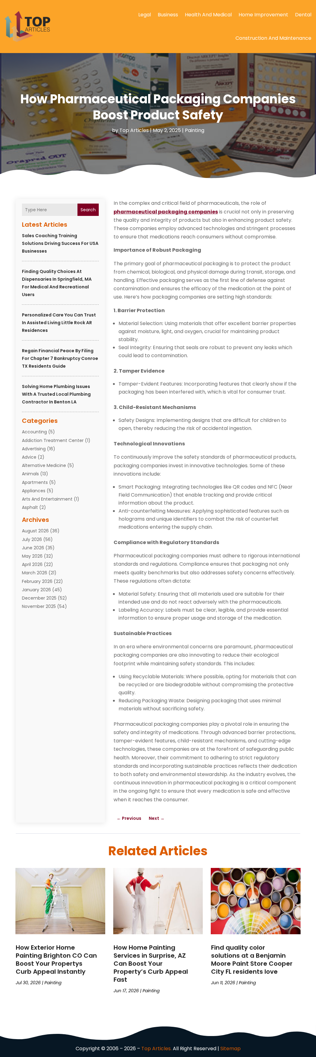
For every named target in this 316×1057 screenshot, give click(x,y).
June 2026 (33, 548)
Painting (194, 130)
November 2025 (39, 606)
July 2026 (32, 539)
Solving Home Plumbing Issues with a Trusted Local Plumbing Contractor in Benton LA (56, 394)
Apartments (35, 482)
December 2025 (39, 598)
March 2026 (34, 573)
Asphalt (30, 507)
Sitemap (230, 1048)
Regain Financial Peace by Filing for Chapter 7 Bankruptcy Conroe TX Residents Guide (60, 358)
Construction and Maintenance (273, 38)
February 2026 (37, 581)
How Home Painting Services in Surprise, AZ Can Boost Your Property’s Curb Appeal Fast (151, 963)
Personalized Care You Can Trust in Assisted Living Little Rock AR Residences (59, 322)
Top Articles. (156, 1048)
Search (88, 210)
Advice (29, 457)
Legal (144, 14)
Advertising (34, 449)
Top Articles (134, 130)
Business (168, 14)
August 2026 (35, 531)
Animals (30, 474)
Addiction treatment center (53, 440)
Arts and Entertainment (47, 499)
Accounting (34, 432)
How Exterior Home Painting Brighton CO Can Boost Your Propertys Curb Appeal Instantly (56, 959)
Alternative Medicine (44, 465)
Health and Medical (208, 14)
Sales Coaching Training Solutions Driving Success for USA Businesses (60, 243)
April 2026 (32, 564)
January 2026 (36, 590)
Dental (303, 14)
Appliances (33, 491)
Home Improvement (263, 14)
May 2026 (32, 556)
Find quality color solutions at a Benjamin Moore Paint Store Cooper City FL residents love (252, 959)
